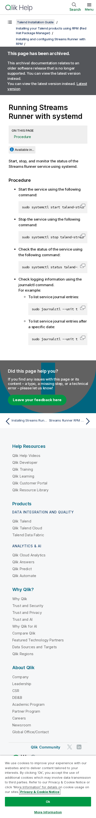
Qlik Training (22, 469)
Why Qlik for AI (24, 626)
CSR (15, 691)
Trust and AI (22, 619)
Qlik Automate (24, 576)
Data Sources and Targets (34, 647)
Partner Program (26, 711)
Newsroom (21, 725)
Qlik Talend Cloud (27, 528)
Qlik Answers (23, 562)
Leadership (22, 684)
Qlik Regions (22, 654)
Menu (89, 9)
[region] (48, 786)
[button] (82, 206)
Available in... (24, 150)
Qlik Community (45, 747)
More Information (48, 812)
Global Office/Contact (30, 732)
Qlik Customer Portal (29, 483)
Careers (19, 718)
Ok (48, 802)
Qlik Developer (24, 462)
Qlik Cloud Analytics (29, 555)
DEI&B (17, 697)
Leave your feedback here (37, 399)
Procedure (22, 137)
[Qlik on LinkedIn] (79, 747)
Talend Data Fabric (28, 535)
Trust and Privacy (27, 612)
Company (20, 677)
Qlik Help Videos (26, 455)
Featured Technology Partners (38, 640)
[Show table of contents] (10, 22)
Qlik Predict (22, 569)
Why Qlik (19, 599)
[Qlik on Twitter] (69, 747)
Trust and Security (27, 606)
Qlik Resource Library (30, 490)
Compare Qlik (23, 633)
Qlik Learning (23, 476)
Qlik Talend (21, 521)
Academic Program (28, 704)
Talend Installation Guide (35, 22)
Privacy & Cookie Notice (39, 792)
